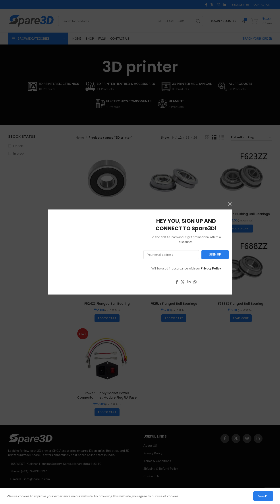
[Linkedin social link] (189, 282)
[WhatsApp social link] (195, 282)
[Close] (229, 203)
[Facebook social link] (176, 282)
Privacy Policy (211, 268)
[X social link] (182, 282)
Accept (263, 496)
